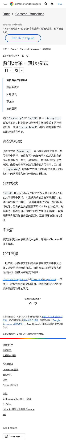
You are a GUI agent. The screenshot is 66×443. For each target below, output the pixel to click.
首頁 (5, 49)
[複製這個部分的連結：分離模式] (21, 184)
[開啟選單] (5, 4)
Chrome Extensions (29, 14)
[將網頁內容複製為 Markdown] (17, 70)
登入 (60, 3)
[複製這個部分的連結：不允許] (17, 230)
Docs (6, 14)
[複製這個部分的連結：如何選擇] (21, 254)
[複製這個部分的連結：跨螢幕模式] (25, 142)
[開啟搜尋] (46, 4)
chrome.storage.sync (15, 279)
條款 (5, 428)
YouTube (7, 404)
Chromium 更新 (10, 369)
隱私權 (13, 428)
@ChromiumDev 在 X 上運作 (17, 399)
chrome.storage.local (43, 279)
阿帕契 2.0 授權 (30, 320)
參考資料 (47, 49)
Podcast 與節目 (10, 385)
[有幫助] (23, 55)
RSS (4, 414)
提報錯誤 (7, 350)
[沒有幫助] (27, 55)
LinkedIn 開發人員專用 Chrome (18, 409)
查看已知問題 (9, 355)
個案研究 (7, 374)
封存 (5, 379)
